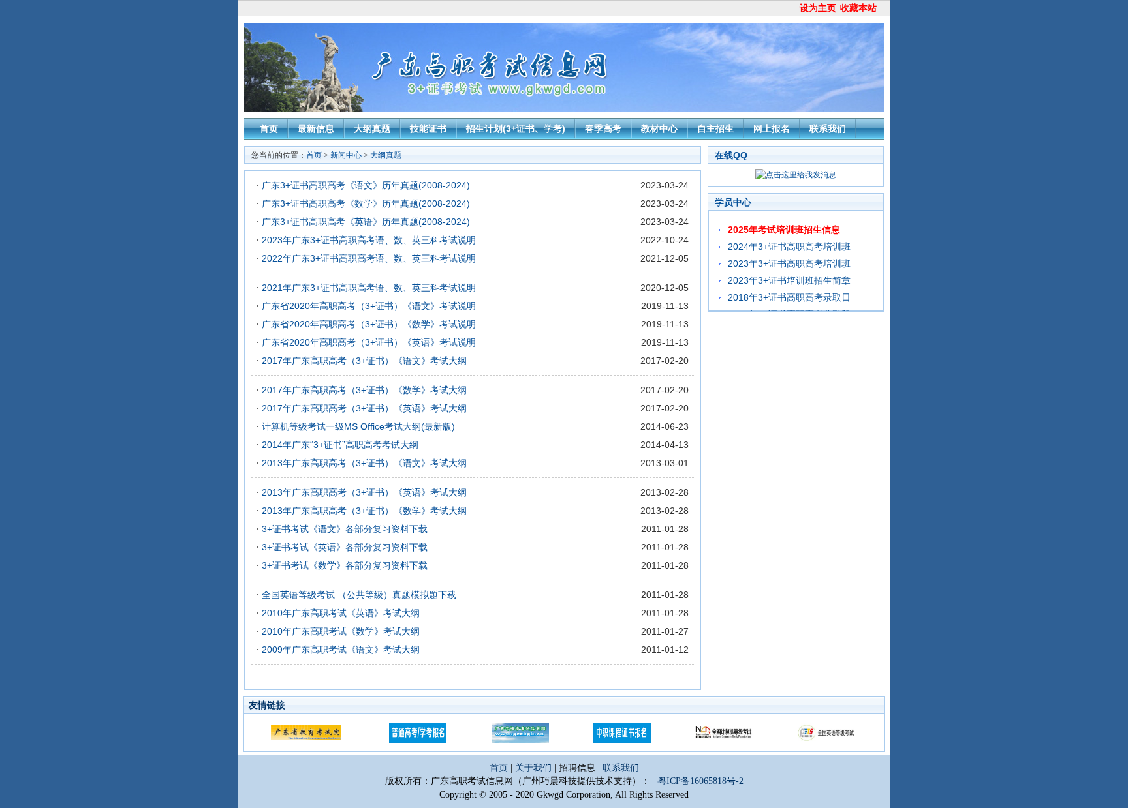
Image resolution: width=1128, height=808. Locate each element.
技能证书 (428, 128)
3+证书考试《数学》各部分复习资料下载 (345, 565)
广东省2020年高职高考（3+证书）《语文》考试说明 (369, 306)
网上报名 (771, 128)
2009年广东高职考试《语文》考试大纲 (341, 649)
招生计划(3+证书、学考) (515, 128)
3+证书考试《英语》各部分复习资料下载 (345, 547)
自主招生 (715, 128)
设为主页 (818, 8)
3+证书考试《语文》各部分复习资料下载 (345, 529)
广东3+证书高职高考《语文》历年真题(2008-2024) (366, 185)
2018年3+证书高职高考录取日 (789, 297)
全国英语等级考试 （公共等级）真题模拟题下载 (359, 595)
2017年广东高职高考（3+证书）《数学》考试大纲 (364, 390)
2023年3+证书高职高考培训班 (789, 263)
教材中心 (659, 128)
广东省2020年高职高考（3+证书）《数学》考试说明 (369, 324)
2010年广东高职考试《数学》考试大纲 (341, 631)
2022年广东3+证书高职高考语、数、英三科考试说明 (369, 258)
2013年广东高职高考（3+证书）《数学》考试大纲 (364, 510)
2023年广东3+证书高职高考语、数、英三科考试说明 (369, 240)
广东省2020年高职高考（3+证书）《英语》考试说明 (369, 342)
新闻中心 (346, 155)
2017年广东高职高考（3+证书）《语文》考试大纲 (364, 360)
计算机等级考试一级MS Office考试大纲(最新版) (358, 426)
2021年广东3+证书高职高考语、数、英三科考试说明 (369, 287)
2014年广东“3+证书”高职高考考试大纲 (340, 445)
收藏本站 (858, 8)
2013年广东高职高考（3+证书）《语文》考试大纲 (364, 463)
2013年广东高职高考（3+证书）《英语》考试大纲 (364, 492)
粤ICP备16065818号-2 (700, 781)
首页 (269, 128)
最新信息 (316, 128)
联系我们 (827, 128)
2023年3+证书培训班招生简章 (789, 280)
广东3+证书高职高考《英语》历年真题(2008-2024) (366, 222)
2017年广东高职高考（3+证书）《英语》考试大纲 (364, 408)
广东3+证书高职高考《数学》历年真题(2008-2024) (366, 203)
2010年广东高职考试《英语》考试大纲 (341, 613)
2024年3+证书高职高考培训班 (789, 246)
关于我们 (534, 768)
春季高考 (603, 128)
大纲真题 (372, 128)
